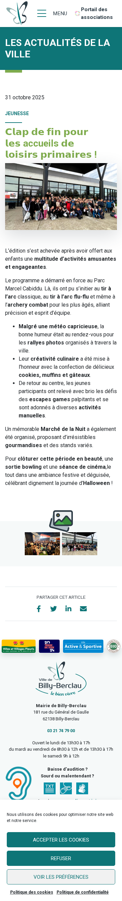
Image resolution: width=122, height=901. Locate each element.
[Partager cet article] (83, 609)
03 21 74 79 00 (61, 730)
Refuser (61, 858)
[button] (42, 543)
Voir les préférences (61, 877)
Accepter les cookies (61, 840)
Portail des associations (97, 13)
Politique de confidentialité (83, 892)
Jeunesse (17, 113)
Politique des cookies (31, 892)
